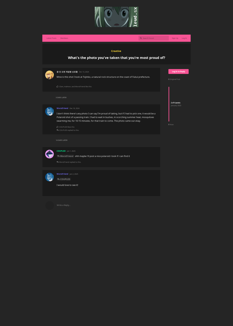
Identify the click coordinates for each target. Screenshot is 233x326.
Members (64, 38)
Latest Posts (51, 38)
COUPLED (65, 179)
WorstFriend (66, 156)
